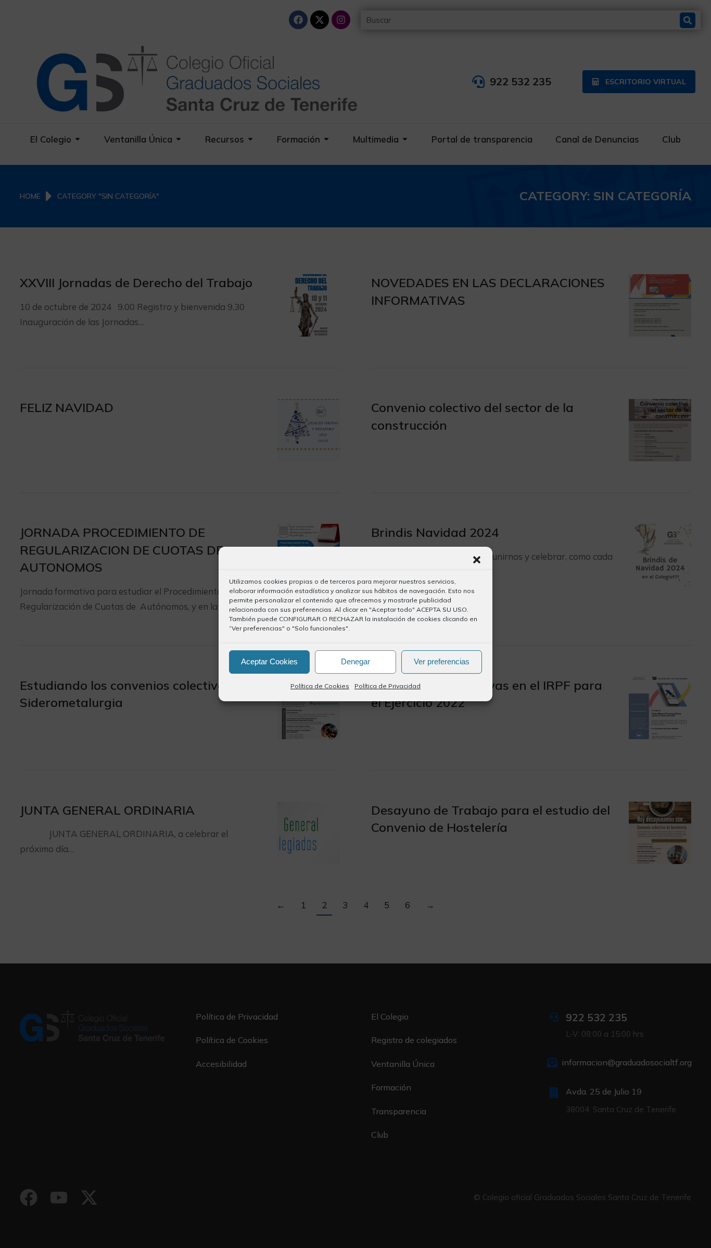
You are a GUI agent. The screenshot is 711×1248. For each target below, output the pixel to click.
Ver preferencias (441, 661)
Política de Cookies (319, 686)
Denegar (355, 661)
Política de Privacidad (387, 686)
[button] (477, 560)
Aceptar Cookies (269, 661)
